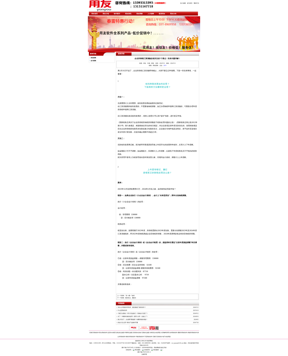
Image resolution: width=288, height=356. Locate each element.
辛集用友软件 (140, 336)
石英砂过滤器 (145, 332)
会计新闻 (93, 60)
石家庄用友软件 (94, 332)
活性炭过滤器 (120, 332)
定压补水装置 (112, 332)
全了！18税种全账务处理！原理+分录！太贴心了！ (133, 316)
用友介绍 (106, 14)
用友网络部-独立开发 (160, 347)
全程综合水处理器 (155, 332)
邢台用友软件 (103, 332)
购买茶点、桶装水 (130, 298)
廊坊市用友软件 (130, 336)
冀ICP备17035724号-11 (144, 352)
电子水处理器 (166, 336)
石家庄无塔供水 (157, 336)
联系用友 (162, 14)
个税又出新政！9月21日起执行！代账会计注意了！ (133, 313)
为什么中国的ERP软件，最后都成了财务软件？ (132, 307)
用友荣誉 (139, 14)
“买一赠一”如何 (130, 295)
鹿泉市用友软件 (182, 332)
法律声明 (144, 354)
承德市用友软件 (192, 332)
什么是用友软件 (122, 310)
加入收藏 (183, 3)
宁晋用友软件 (148, 336)
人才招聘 (151, 14)
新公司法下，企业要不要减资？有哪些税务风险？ (132, 319)
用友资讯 (128, 14)
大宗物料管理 (165, 332)
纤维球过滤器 (128, 332)
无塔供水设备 (137, 332)
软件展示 (117, 14)
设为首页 (189, 3)
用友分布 (173, 14)
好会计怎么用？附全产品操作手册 (128, 322)
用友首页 (94, 14)
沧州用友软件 (173, 332)
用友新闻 (93, 58)
